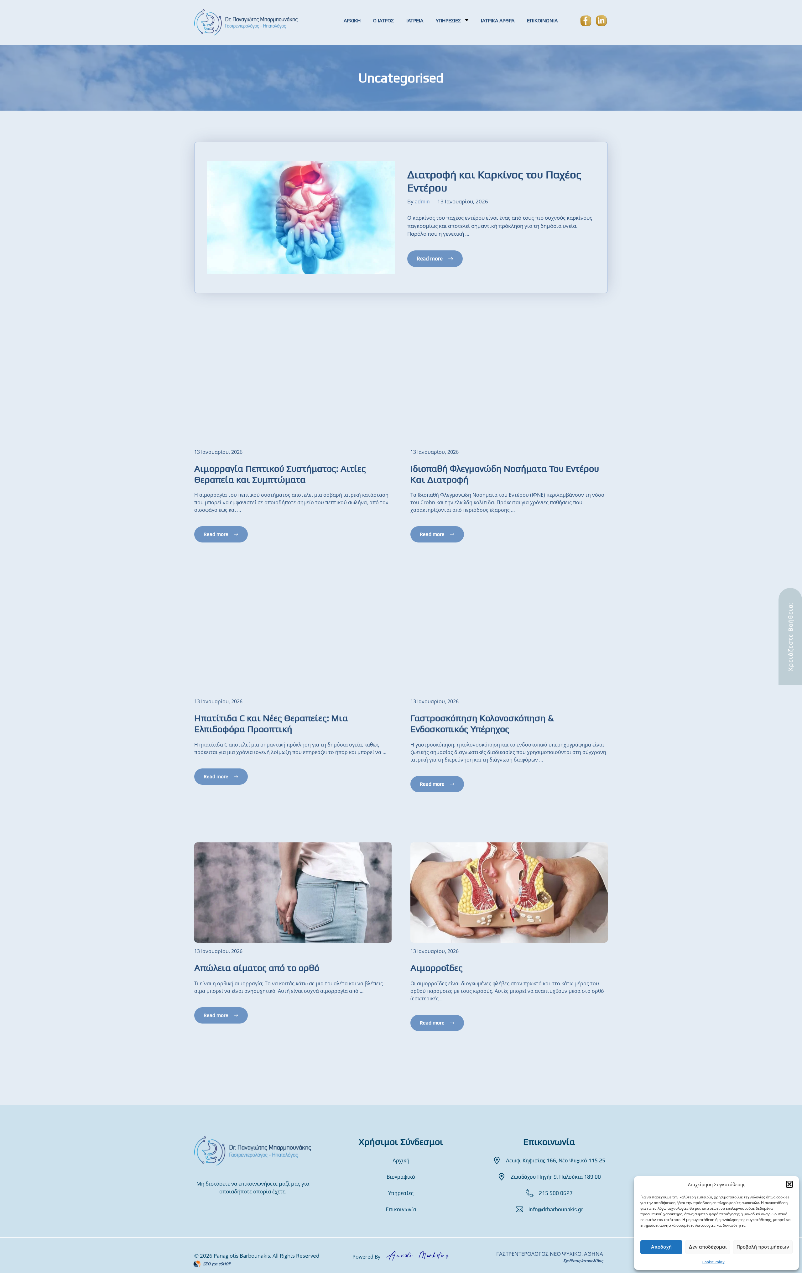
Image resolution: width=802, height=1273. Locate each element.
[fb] (586, 22)
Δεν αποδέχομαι (707, 1247)
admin (422, 201)
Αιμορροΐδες (436, 967)
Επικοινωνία (401, 1209)
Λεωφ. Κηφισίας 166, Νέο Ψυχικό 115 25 (555, 1160)
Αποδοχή (661, 1247)
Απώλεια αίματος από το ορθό (256, 967)
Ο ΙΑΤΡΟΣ (383, 21)
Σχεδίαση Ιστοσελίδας (583, 1260)
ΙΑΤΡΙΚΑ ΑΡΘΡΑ (497, 21)
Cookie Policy (713, 1262)
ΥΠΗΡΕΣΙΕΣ (449, 21)
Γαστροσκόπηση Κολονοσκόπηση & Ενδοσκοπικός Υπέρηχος (482, 723)
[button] (789, 1184)
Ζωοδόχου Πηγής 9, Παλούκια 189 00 (556, 1177)
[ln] (598, 22)
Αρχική (401, 1160)
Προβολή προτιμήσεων (763, 1247)
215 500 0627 (556, 1193)
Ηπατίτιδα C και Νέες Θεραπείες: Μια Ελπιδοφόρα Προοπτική (271, 723)
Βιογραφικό (401, 1177)
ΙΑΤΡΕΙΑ (414, 21)
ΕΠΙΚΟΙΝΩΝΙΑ (542, 21)
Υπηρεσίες (401, 1193)
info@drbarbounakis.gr (556, 1209)
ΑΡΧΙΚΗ (352, 21)
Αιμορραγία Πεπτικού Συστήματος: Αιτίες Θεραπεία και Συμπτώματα (280, 474)
